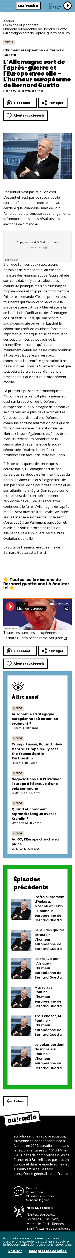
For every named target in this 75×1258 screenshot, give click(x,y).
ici (44, 552)
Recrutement (35, 1192)
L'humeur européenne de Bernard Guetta (35, 29)
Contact (31, 1188)
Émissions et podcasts (20, 25)
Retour (19, 1101)
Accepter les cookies (48, 1251)
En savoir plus (61, 1244)
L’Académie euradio (40, 1196)
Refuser (15, 1251)
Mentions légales (37, 1200)
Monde (9, 42)
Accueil (8, 21)
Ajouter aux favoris (29, 115)
